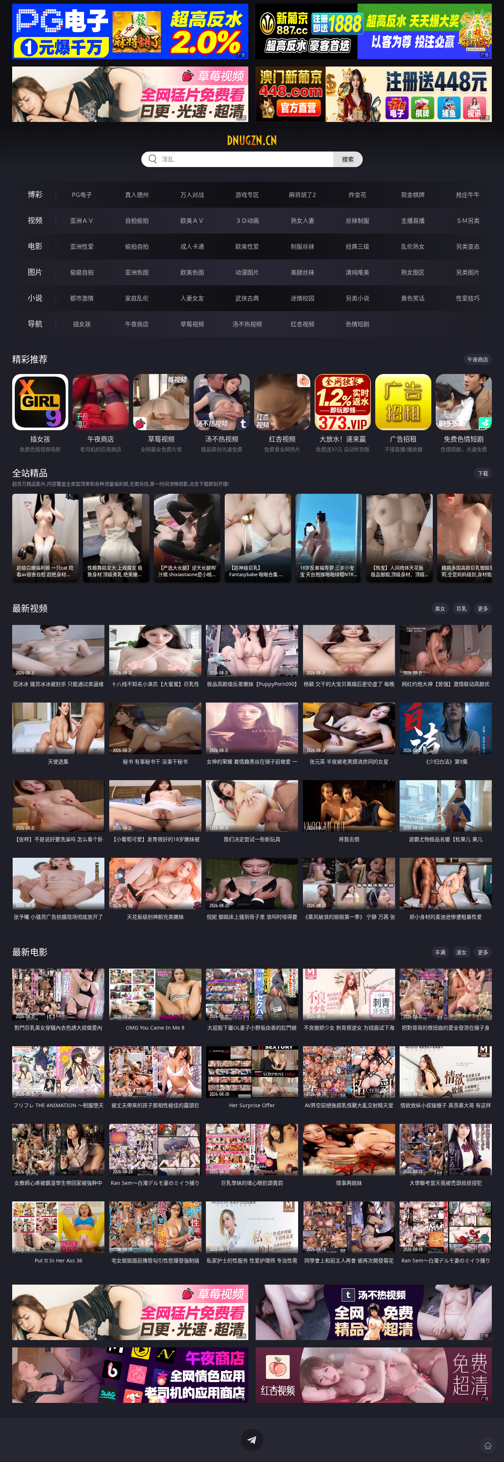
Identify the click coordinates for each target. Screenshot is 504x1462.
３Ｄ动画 (247, 221)
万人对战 (192, 195)
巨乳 (461, 608)
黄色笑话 (413, 298)
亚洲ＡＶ (82, 221)
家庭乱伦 (137, 298)
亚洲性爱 (82, 246)
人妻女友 (192, 298)
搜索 (348, 159)
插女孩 (82, 324)
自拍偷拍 (137, 221)
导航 (35, 324)
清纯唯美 (357, 272)
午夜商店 (137, 324)
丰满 (440, 952)
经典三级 (357, 246)
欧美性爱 (247, 246)
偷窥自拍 (82, 272)
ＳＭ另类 (468, 221)
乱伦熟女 (413, 246)
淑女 (461, 952)
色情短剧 (357, 324)
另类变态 (468, 246)
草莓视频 (192, 324)
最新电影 (30, 952)
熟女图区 (413, 272)
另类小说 (357, 298)
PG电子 (82, 195)
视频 (35, 220)
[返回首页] (488, 1446)
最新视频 (30, 608)
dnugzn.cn (252, 140)
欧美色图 (192, 272)
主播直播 (413, 221)
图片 (35, 272)
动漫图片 (247, 272)
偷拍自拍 (137, 246)
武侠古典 (247, 298)
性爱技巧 (468, 298)
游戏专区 (247, 195)
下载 (483, 473)
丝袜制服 (357, 221)
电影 (35, 246)
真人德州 (137, 195)
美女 (440, 608)
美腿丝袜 (302, 272)
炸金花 (357, 195)
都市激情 (82, 298)
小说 (35, 298)
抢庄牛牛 (468, 195)
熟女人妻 (302, 221)
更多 (483, 608)
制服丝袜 (302, 246)
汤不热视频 (247, 324)
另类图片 (468, 272)
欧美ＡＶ (192, 221)
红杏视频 (302, 324)
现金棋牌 (413, 195)
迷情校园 (302, 298)
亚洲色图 (137, 272)
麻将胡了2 (302, 195)
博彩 (35, 195)
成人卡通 (192, 246)
